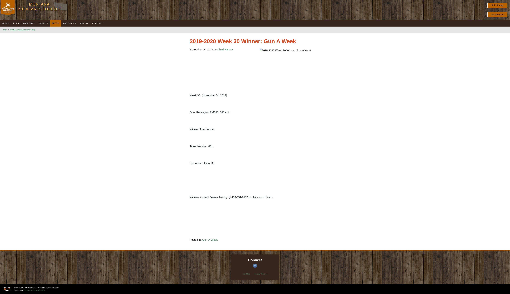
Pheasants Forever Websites (34, 290)
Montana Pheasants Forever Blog (22, 30)
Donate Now (497, 14)
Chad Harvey (225, 49)
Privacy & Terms (260, 274)
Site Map (246, 274)
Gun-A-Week (210, 239)
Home (5, 30)
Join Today (497, 5)
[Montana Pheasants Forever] (7, 10)
